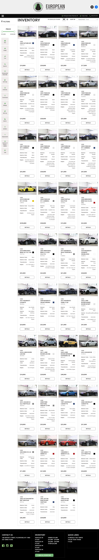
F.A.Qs (70, 541)
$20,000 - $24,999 (53, 541)
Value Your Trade (74, 539)
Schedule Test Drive (75, 537)
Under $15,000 (53, 537)
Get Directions (7, 539)
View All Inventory (44, 555)
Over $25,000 (52, 543)
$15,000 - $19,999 (53, 539)
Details (27, 69)
